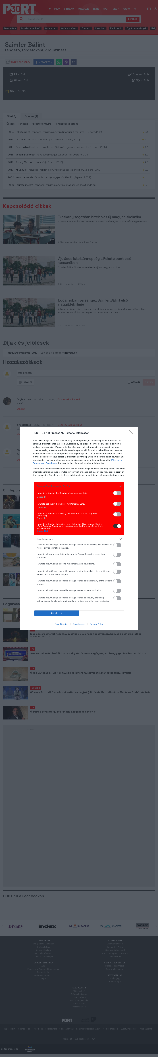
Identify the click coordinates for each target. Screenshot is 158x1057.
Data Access (79, 624)
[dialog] (79, 528)
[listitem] (79, 486)
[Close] (132, 433)
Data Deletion (61, 624)
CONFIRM (56, 613)
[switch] (117, 493)
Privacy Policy (96, 624)
